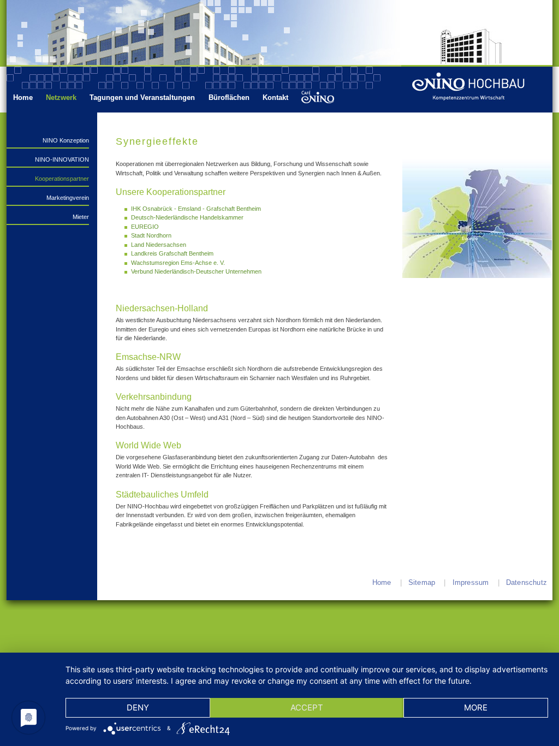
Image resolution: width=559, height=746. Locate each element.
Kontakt (275, 98)
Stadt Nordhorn (151, 235)
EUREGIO (145, 226)
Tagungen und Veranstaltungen (142, 98)
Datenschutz (526, 582)
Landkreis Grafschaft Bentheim (172, 253)
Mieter (81, 217)
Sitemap (421, 582)
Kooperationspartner (62, 178)
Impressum (471, 582)
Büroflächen (229, 98)
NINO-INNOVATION (62, 159)
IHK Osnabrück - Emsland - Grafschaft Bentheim (196, 208)
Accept (306, 707)
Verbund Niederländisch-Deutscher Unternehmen (196, 271)
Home (23, 98)
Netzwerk (61, 98)
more (475, 707)
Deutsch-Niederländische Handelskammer (187, 217)
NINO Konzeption (66, 140)
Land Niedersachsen (158, 244)
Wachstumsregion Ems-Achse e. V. (178, 262)
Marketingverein (67, 197)
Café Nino (316, 98)
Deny (138, 707)
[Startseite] (480, 90)
